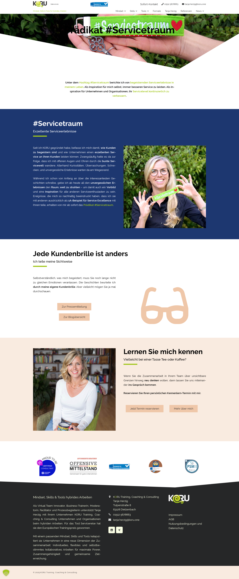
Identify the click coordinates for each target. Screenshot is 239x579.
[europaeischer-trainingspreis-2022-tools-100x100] (155, 466)
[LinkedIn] (111, 530)
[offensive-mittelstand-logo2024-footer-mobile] (83, 466)
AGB (171, 519)
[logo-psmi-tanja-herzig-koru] (192, 466)
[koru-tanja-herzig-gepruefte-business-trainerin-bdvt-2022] (99, 4)
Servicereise (88, 523)
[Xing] (119, 530)
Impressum (175, 514)
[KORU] (40, 4)
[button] (125, 11)
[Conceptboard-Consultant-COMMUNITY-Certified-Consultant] (47, 466)
